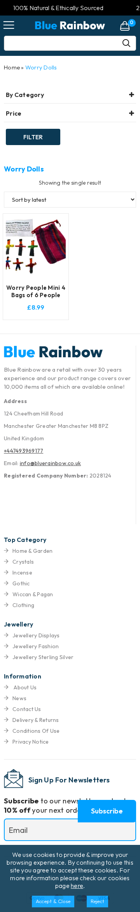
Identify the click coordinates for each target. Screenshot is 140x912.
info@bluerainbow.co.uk (50, 463)
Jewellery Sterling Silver (43, 657)
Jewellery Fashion (35, 646)
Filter (33, 137)
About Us (24, 687)
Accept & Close (53, 901)
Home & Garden (32, 550)
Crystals (23, 561)
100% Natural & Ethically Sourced (51, 8)
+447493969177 (23, 450)
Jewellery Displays (36, 635)
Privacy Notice (30, 741)
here (77, 886)
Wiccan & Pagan (32, 594)
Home (12, 67)
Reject (98, 901)
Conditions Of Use (36, 730)
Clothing (23, 605)
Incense (22, 572)
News (19, 698)
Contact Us (26, 709)
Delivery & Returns (35, 719)
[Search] (129, 43)
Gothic (21, 583)
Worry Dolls (41, 67)
